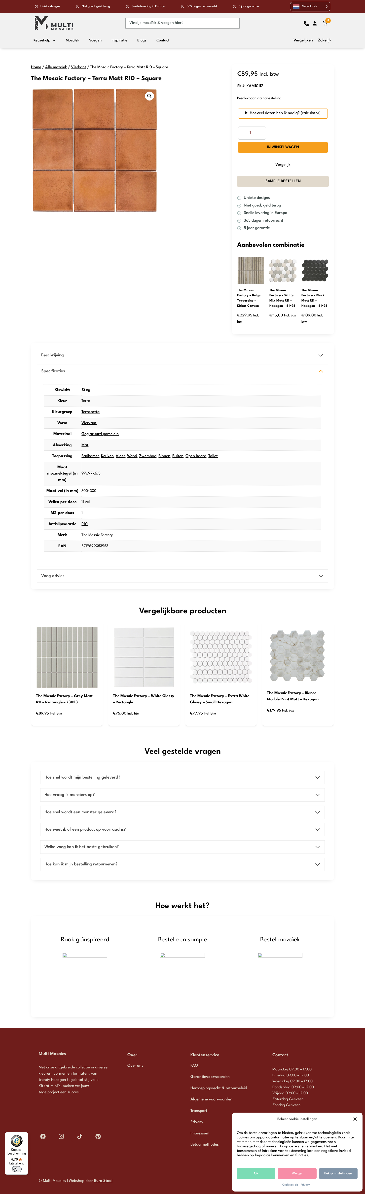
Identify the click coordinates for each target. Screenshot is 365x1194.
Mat (84, 445)
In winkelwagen (283, 147)
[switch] (17, 1169)
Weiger (297, 1173)
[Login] (314, 23)
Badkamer (90, 456)
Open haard (195, 456)
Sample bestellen (283, 181)
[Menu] (25, 1135)
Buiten (177, 456)
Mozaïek (72, 40)
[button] (355, 1119)
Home (36, 67)
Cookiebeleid (290, 1185)
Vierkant (78, 67)
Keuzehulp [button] (42, 40)
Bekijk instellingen (338, 1173)
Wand (132, 456)
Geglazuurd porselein (100, 434)
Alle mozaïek (56, 67)
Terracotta (90, 412)
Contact (162, 40)
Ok (256, 1173)
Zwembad (147, 456)
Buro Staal (103, 1181)
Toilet (213, 456)
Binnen (164, 456)
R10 (84, 524)
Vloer (120, 456)
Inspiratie (119, 40)
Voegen (95, 40)
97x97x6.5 (91, 474)
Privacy (305, 1185)
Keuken (107, 456)
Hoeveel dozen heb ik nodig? (275, 113)
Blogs (141, 40)
